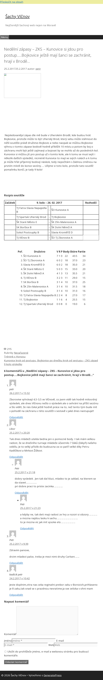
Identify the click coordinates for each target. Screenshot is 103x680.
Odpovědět (16, 417)
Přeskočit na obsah (11, 2)
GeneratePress (53, 675)
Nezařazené (21, 353)
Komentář (10, 634)
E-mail (60, 640)
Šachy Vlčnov (17, 16)
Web (51, 645)
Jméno (8, 640)
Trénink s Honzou (14, 356)
